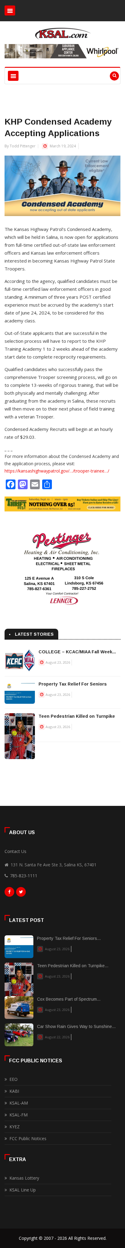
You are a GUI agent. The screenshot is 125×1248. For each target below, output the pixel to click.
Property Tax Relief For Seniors (73, 684)
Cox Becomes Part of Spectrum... (68, 999)
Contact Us (15, 851)
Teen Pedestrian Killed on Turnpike (77, 716)
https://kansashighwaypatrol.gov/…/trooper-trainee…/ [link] (57, 471)
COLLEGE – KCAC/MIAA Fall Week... (77, 651)
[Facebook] (9, 893)
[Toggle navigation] (10, 10)
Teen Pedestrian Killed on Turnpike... (72, 965)
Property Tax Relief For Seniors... (69, 938)
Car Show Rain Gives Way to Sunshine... (76, 1026)
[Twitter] (21, 893)
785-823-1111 (23, 875)
